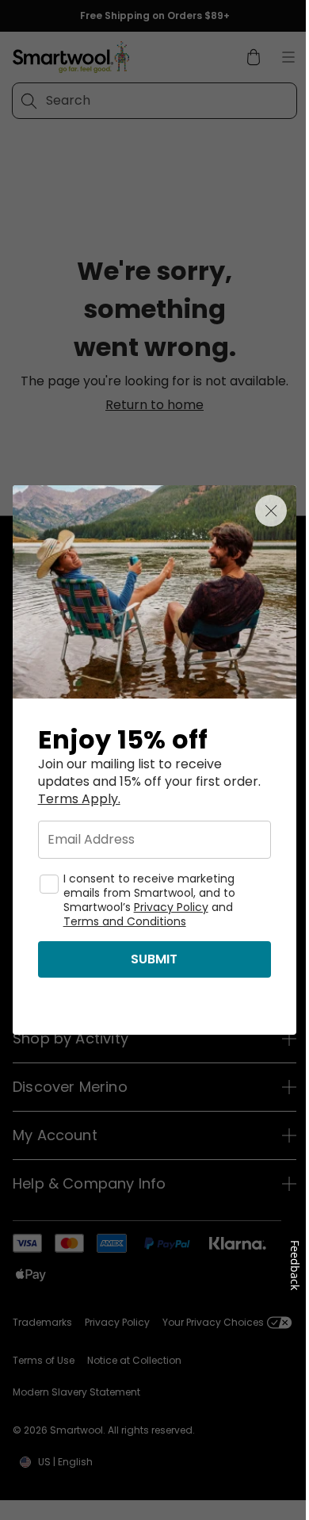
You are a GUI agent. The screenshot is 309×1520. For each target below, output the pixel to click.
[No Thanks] (271, 510)
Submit (154, 959)
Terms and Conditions (124, 921)
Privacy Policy (171, 907)
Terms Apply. (79, 799)
